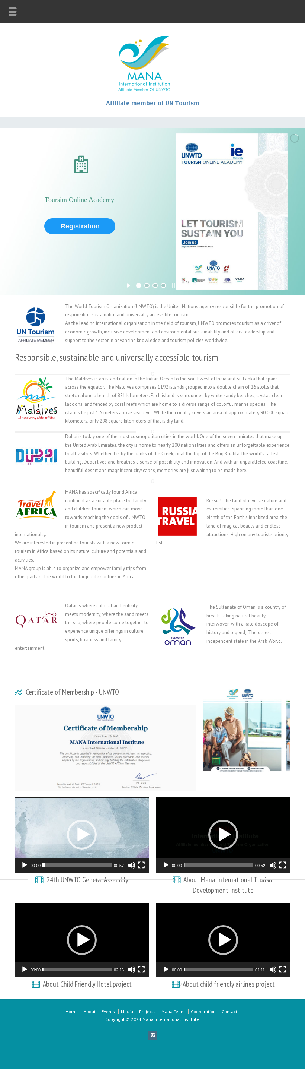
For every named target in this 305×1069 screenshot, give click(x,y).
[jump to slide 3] (155, 285)
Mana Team (173, 1011)
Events (108, 1011)
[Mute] (131, 865)
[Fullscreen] (141, 865)
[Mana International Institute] (152, 90)
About (90, 1011)
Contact (229, 1011)
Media (127, 1011)
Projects (147, 1011)
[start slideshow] (128, 284)
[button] (82, 835)
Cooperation (203, 1011)
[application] (82, 835)
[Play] (24, 865)
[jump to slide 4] (163, 285)
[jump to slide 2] (147, 285)
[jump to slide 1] (138, 285)
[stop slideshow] (173, 284)
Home (71, 1011)
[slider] (77, 865)
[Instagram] (152, 1035)
